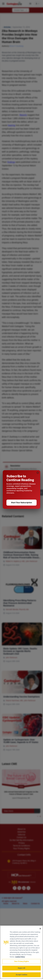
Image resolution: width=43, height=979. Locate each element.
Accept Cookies (21, 975)
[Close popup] (38, 473)
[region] (21, 952)
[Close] (40, 928)
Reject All (21, 968)
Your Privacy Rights (21, 961)
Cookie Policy (20, 957)
